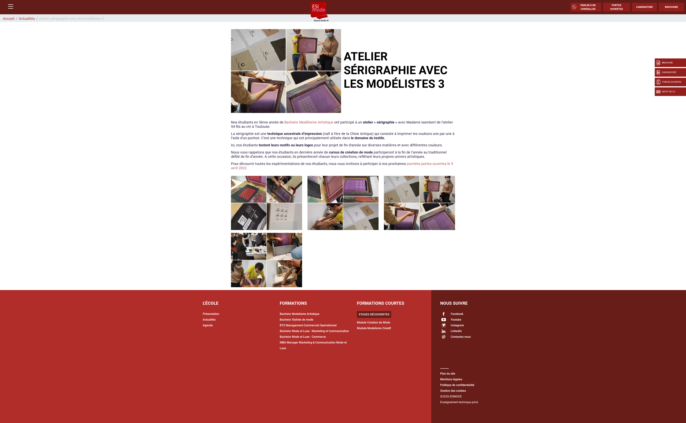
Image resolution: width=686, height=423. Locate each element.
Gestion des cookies (453, 390)
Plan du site (447, 373)
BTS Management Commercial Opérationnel (308, 325)
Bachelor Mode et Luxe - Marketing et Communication (314, 331)
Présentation (211, 314)
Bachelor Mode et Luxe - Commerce (303, 336)
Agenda (208, 325)
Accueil (8, 18)
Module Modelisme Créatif (374, 328)
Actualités (27, 18)
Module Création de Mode (373, 322)
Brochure (671, 7)
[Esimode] (320, 12)
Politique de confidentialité (457, 385)
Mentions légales (451, 379)
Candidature (644, 7)
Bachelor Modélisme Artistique (308, 122)
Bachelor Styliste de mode (296, 319)
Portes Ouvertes (616, 7)
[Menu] (9, 7)
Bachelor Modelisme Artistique (299, 314)
